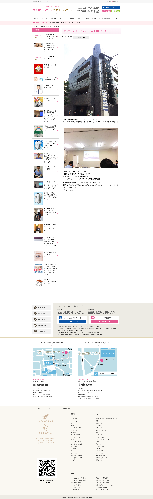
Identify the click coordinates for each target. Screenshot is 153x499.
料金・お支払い (100, 428)
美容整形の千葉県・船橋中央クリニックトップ (106, 418)
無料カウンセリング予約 (102, 439)
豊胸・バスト (75, 430)
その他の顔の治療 (76, 428)
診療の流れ (99, 423)
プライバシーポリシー (51, 408)
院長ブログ (99, 432)
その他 (73, 460)
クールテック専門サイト (78, 487)
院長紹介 (98, 425)
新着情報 (98, 444)
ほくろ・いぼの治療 (76, 444)
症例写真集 (99, 434)
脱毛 (72, 439)
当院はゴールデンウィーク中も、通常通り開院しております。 (50, 281)
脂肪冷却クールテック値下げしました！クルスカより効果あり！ (67, 22)
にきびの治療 (75, 446)
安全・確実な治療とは (102, 455)
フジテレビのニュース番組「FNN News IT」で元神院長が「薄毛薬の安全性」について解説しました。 (50, 158)
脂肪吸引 (73, 432)
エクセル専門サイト (76, 485)
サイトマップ (116, 1)
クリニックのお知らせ (81, 37)
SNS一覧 (98, 448)
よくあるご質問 (108, 1)
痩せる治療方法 (75, 434)
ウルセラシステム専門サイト (79, 478)
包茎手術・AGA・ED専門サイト (105, 480)
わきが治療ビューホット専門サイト (106, 485)
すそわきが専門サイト (77, 489)
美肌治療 (73, 448)
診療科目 (98, 421)
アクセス (98, 441)
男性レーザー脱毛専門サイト (104, 478)
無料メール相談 (100, 437)
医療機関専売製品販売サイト (104, 487)
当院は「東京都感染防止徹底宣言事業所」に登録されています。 (50, 128)
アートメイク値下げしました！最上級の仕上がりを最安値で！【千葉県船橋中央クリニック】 (50, 47)
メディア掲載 (99, 453)
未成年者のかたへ (101, 430)
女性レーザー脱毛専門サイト (79, 480)
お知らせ (38, 26)
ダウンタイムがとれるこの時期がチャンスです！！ (50, 169)
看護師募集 (99, 460)
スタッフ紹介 (99, 451)
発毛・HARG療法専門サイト (104, 482)
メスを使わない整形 (76, 458)
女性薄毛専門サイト (76, 482)
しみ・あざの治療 (76, 441)
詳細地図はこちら (40, 379)
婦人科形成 (74, 453)
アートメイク (75, 451)
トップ (33, 26)
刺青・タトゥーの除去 (77, 455)
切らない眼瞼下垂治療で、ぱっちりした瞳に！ (50, 254)
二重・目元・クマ (76, 418)
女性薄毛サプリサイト (102, 489)
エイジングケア (75, 421)
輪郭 (72, 425)
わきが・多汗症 (75, 437)
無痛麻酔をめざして (101, 458)
